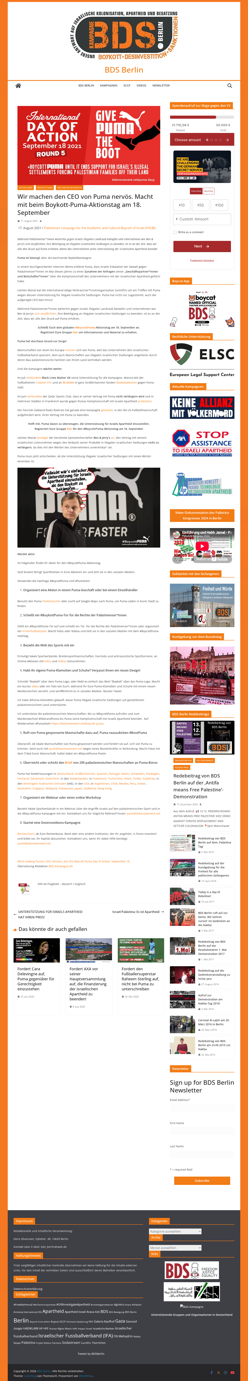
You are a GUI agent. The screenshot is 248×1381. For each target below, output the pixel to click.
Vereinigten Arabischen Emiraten (44, 783)
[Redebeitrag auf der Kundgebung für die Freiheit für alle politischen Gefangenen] (182, 872)
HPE (45, 1328)
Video (35, 686)
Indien (141, 783)
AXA (97, 1312)
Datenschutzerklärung (28, 1289)
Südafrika (149, 778)
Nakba (136, 1336)
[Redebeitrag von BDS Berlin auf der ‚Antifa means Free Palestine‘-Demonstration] (202, 737)
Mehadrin (126, 1336)
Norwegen (152, 774)
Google (18, 1328)
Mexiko (123, 783)
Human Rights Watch (60, 1328)
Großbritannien (85, 774)
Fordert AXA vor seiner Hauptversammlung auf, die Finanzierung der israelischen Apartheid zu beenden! (88, 984)
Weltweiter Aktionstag (69, 187)
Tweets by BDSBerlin (91, 1354)
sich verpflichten (45, 313)
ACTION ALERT (25, 187)
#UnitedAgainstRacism (102, 1304)
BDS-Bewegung (116, 1312)
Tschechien (115, 778)
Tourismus (99, 1343)
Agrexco (119, 1304)
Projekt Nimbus (43, 1343)
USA (86, 783)
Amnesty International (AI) (28, 1312)
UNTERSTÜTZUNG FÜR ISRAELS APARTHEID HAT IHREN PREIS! (50, 915)
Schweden (137, 774)
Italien (125, 774)
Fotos (47, 661)
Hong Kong (104, 788)
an (112, 437)
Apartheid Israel (75, 1312)
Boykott (55, 1321)
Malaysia (51, 788)
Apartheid (53, 1311)
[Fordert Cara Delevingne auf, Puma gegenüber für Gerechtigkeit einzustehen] (37, 941)
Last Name (177, 1146)
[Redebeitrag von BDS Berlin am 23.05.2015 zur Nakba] (182, 1048)
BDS (104, 1311)
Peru (133, 783)
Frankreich (99, 778)
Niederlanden (79, 778)
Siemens (56, 1343)
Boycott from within (40, 1321)
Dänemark (37, 778)
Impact (81, 1328)
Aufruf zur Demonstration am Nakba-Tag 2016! (210, 999)
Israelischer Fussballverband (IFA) (75, 1335)
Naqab (17, 1343)
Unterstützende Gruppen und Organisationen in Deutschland (191, 1315)
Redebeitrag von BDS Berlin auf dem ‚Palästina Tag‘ (214, 842)
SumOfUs (86, 1343)
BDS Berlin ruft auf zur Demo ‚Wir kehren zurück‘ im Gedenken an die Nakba (214, 919)
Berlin (21, 1320)
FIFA (91, 1321)
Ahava (128, 1304)
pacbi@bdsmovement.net (65, 748)
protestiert (145, 401)
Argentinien (101, 783)
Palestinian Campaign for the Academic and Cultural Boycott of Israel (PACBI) (100, 228)
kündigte (42, 437)
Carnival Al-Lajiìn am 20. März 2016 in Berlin (214, 1022)
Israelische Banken (103, 1328)
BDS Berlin (124, 69)
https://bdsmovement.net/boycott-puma (78, 723)
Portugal (114, 774)
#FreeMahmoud (23, 1304)
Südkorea (90, 788)
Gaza (120, 1321)
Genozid (131, 1321)
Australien (24, 788)
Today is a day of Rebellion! (209, 894)
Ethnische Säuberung (77, 1321)
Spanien (102, 774)
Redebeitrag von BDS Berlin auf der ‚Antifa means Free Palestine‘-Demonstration (198, 786)
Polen (127, 778)
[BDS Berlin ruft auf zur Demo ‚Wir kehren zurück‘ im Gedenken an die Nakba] (182, 922)
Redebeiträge (182, 767)
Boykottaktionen (126, 382)
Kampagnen (108, 85)
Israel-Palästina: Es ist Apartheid (135, 912)
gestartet (107, 410)
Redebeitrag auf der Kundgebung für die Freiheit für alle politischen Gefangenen (213, 869)
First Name (177, 1123)
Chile (114, 783)
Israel (89, 1328)
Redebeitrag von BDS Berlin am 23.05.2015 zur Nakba (214, 1045)
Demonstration (183, 760)
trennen (70, 350)
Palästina (28, 1342)
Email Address (180, 1100)
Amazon (136, 1304)
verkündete (33, 377)
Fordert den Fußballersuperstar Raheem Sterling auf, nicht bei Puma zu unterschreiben (140, 979)
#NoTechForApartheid (44, 1304)
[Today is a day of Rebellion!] (182, 897)
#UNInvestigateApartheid (73, 1304)
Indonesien (66, 788)
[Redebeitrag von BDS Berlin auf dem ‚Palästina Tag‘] (182, 845)
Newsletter (161, 85)
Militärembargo (205, 760)
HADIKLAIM (30, 1328)
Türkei (137, 778)
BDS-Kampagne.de (61, 866)
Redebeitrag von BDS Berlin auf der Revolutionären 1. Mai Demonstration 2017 (212, 948)
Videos (141, 85)
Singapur (38, 788)
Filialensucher (51, 601)
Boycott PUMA (44, 187)
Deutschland (65, 774)
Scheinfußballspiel (34, 631)
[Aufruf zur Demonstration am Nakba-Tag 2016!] (182, 1002)
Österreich (52, 778)
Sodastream (71, 1342)
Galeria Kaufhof (104, 1321)
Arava (90, 1312)
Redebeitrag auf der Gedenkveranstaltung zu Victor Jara (214, 975)
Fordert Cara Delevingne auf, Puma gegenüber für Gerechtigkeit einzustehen (35, 979)
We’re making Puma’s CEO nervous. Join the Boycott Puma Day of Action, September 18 (73, 861)
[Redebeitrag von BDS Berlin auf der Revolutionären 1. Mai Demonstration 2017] (182, 950)
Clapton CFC (44, 382)
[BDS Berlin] (18, 85)
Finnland (23, 778)
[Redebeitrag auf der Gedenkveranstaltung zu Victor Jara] (182, 977)
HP (41, 1328)
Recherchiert (25, 834)
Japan (78, 788)
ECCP (127, 85)
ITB (116, 1336)
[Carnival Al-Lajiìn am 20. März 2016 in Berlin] (182, 1025)
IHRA (74, 1328)
